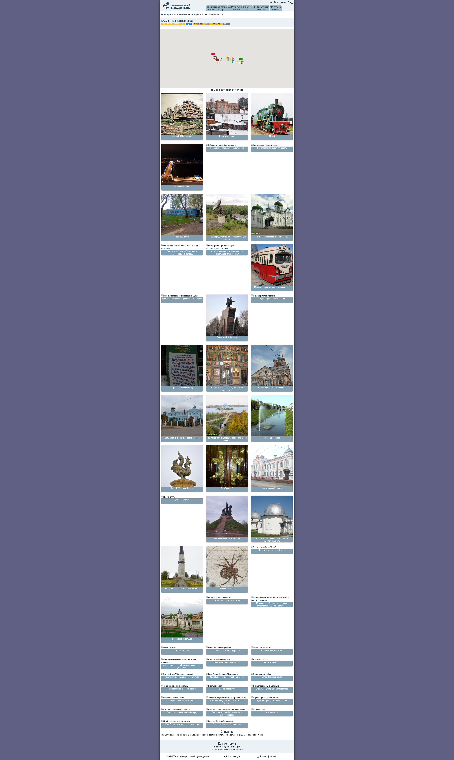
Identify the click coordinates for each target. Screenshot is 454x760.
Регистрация (280, 2)
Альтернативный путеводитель (175, 14)
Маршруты (195, 14)
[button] (208, 7)
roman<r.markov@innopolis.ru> (173, 24)
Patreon (264, 756)
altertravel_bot (234, 756)
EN (271, 2)
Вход (290, 2)
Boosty (272, 756)
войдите (239, 750)
